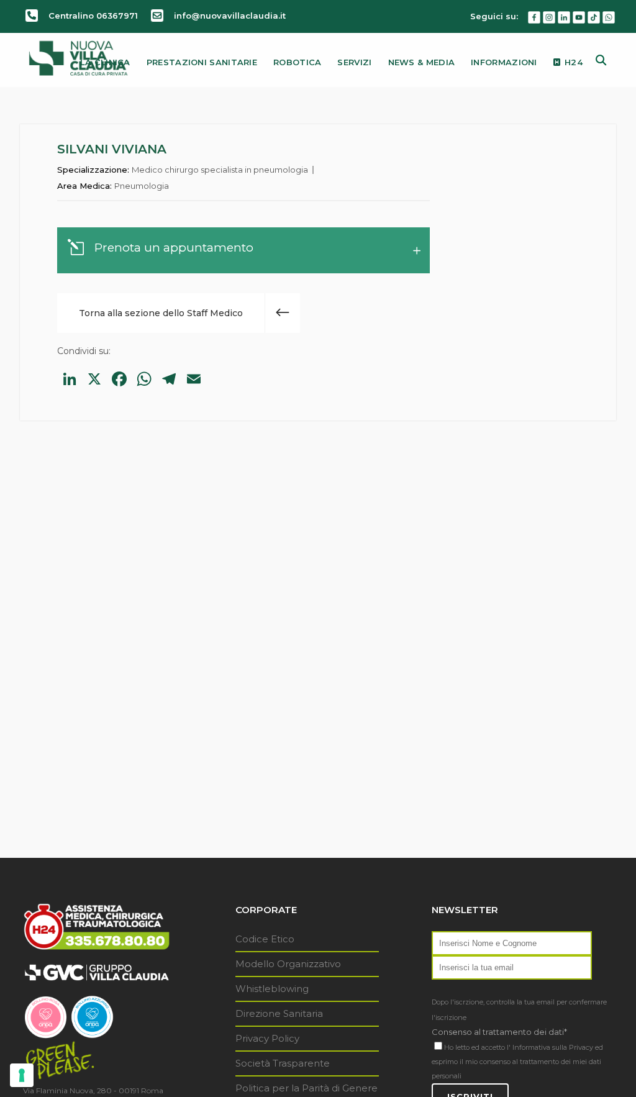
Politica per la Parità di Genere (306, 1088)
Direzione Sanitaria (279, 1013)
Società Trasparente (282, 1063)
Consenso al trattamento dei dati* (499, 1032)
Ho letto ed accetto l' (477, 1047)
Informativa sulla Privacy (552, 1047)
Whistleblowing (272, 989)
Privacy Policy (267, 1038)
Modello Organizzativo (288, 964)
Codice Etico (264, 939)
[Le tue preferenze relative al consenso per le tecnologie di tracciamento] (22, 1075)
